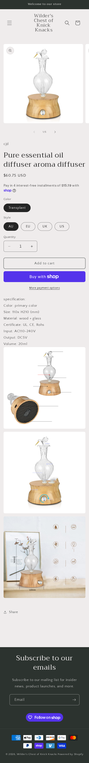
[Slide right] (55, 132)
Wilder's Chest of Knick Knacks (37, 754)
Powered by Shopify (71, 754)
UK (44, 226)
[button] (9, 23)
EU (28, 226)
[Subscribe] (74, 699)
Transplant (17, 208)
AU (11, 226)
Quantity (10, 237)
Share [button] (13, 612)
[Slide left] (34, 132)
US (62, 226)
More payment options (44, 287)
